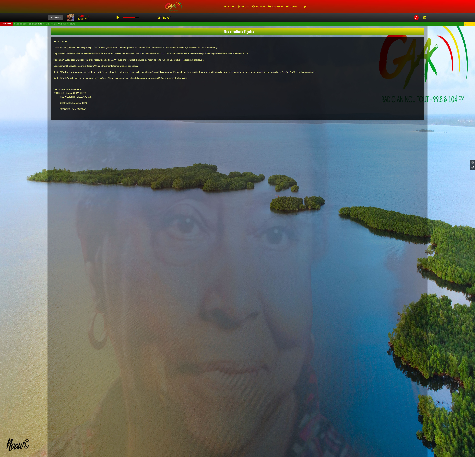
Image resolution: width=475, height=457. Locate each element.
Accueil (230, 6)
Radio (243, 6)
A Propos (276, 6)
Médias (259, 6)
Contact (293, 6)
